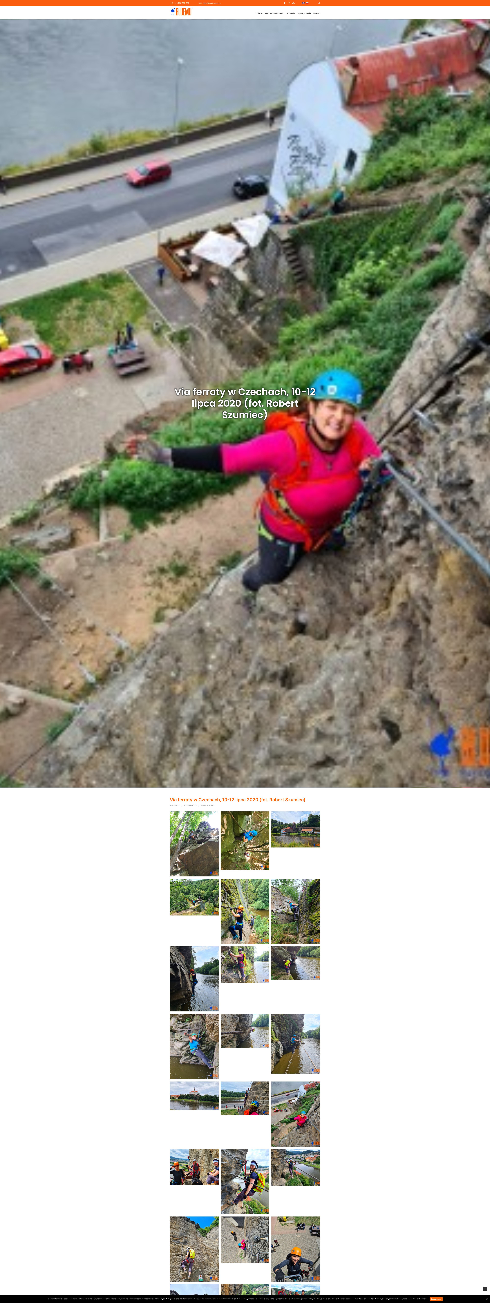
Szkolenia (290, 13)
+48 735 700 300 (181, 3)
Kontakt (316, 13)
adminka (211, 806)
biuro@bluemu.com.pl (212, 3)
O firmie (259, 13)
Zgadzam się (436, 1299)
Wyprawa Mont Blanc (274, 13)
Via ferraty (191, 806)
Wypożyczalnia (304, 13)
